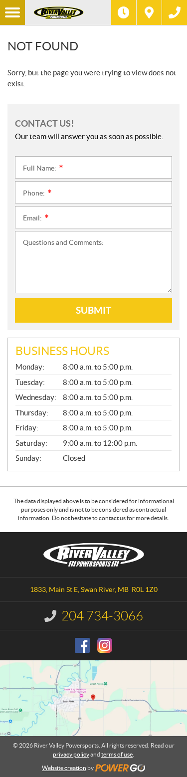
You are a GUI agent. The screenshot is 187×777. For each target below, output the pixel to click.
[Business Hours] (123, 12)
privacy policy (71, 754)
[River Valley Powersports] (68, 12)
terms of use (117, 754)
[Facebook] (82, 645)
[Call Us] (174, 12)
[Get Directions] (149, 12)
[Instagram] (104, 645)
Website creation (64, 768)
